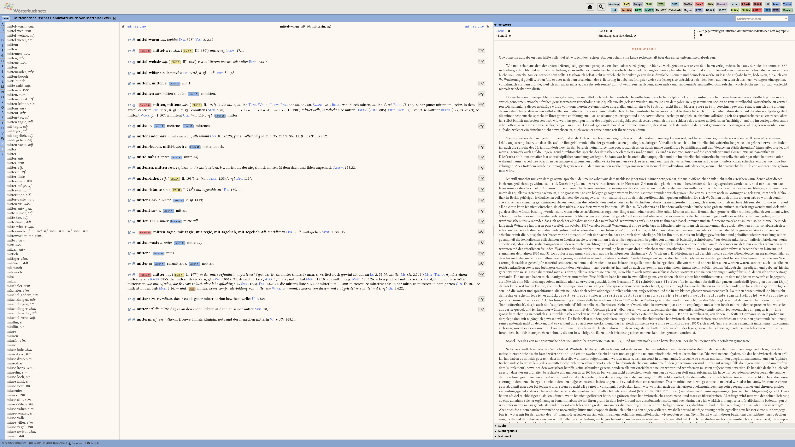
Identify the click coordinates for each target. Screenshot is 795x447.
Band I (502, 31)
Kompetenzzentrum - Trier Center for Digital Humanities (35, 443)
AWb (191, 288)
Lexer (173, 83)
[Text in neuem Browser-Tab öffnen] (509, 31)
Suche (502, 426)
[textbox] (762, 19)
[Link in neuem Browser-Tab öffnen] (149, 51)
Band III (603, 31)
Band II (502, 35)
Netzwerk (505, 436)
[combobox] (761, 19)
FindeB (143, 51)
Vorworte (504, 25)
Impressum (77, 443)
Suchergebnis (507, 431)
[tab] (644, 24)
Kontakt (94, 443)
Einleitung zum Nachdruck (616, 35)
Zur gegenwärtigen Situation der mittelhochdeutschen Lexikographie (744, 31)
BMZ (186, 51)
